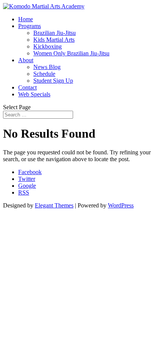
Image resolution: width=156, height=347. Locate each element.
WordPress (121, 205)
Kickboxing (47, 46)
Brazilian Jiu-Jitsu (54, 33)
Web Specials (34, 94)
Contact (27, 87)
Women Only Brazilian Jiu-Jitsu (71, 53)
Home (25, 19)
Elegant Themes (54, 205)
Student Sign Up (53, 80)
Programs (29, 26)
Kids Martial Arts (54, 39)
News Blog (47, 67)
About (25, 60)
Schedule (44, 74)
